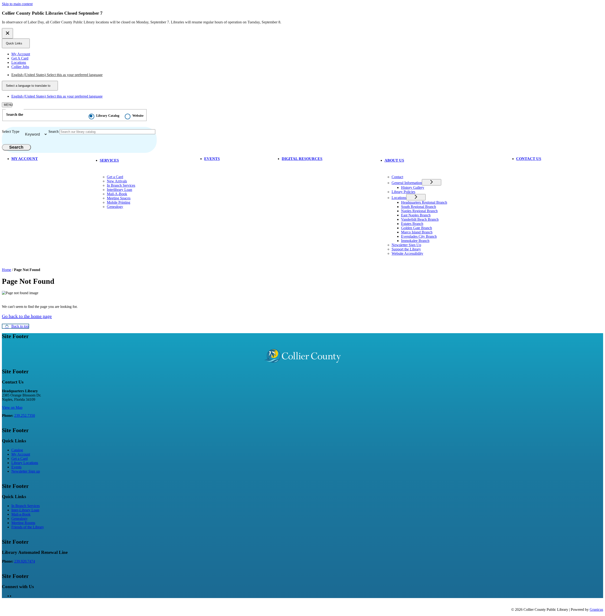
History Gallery (412, 187)
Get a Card (115, 177)
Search (53, 131)
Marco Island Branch (416, 232)
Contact (397, 177)
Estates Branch (412, 224)
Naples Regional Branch (419, 211)
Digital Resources (302, 159)
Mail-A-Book (117, 194)
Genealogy (115, 207)
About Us (394, 160)
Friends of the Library (27, 527)
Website (137, 115)
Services (109, 160)
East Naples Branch (416, 215)
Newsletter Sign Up (406, 245)
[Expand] (126, 160)
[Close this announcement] (7, 33)
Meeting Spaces (118, 198)
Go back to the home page (27, 316)
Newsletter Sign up (25, 471)
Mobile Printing (118, 202)
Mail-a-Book (20, 514)
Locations (399, 198)
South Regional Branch (418, 207)
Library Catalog (107, 115)
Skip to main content (17, 4)
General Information (407, 183)
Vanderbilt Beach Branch (420, 219)
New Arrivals (117, 181)
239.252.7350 (24, 416)
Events (212, 159)
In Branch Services (121, 185)
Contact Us (528, 159)
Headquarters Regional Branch (424, 202)
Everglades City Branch (419, 236)
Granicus (596, 609)
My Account (20, 454)
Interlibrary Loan (119, 190)
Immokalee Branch (415, 241)
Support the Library (406, 249)
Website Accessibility (407, 253)
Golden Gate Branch (416, 228)
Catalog (17, 450)
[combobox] (30, 85)
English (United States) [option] (57, 96)
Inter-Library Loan (25, 510)
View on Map (12, 407)
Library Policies (403, 192)
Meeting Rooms (23, 523)
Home (6, 270)
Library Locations (24, 463)
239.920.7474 (24, 561)
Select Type (10, 131)
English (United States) (57, 75)
